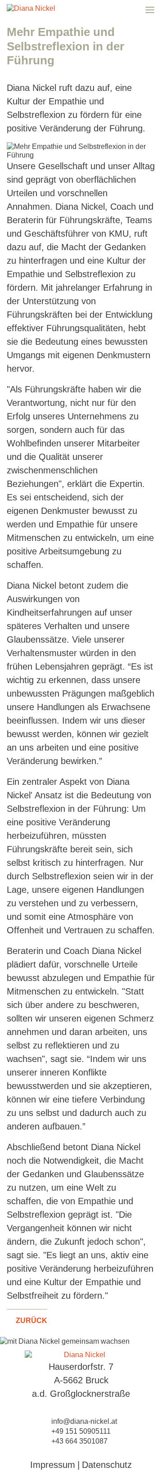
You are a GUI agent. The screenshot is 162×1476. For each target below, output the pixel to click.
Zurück (30, 1320)
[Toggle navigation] (149, 6)
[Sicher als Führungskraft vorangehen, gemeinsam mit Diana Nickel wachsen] (81, 1354)
